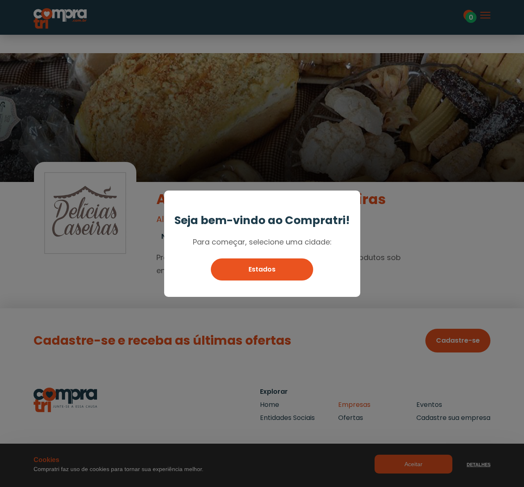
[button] (262, 269)
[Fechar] (350, 200)
